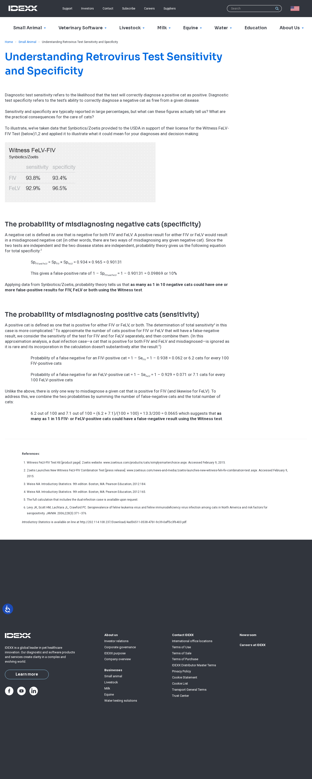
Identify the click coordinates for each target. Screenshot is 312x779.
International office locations (192, 641)
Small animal (113, 676)
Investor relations (116, 641)
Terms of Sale (181, 653)
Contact (108, 8)
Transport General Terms (189, 689)
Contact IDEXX (183, 635)
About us (111, 635)
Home (9, 42)
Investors (87, 8)
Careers (149, 8)
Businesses (113, 670)
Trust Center (180, 696)
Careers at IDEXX (252, 645)
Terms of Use (181, 647)
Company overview (117, 659)
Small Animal (27, 42)
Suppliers (170, 8)
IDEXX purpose (115, 653)
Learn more (27, 674)
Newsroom (248, 635)
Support (67, 8)
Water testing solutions (120, 700)
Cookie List (180, 683)
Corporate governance (120, 647)
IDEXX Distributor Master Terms (194, 665)
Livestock (111, 682)
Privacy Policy (181, 671)
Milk (107, 688)
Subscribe (128, 8)
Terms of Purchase (185, 659)
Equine (109, 694)
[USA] (296, 8)
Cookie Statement (184, 677)
